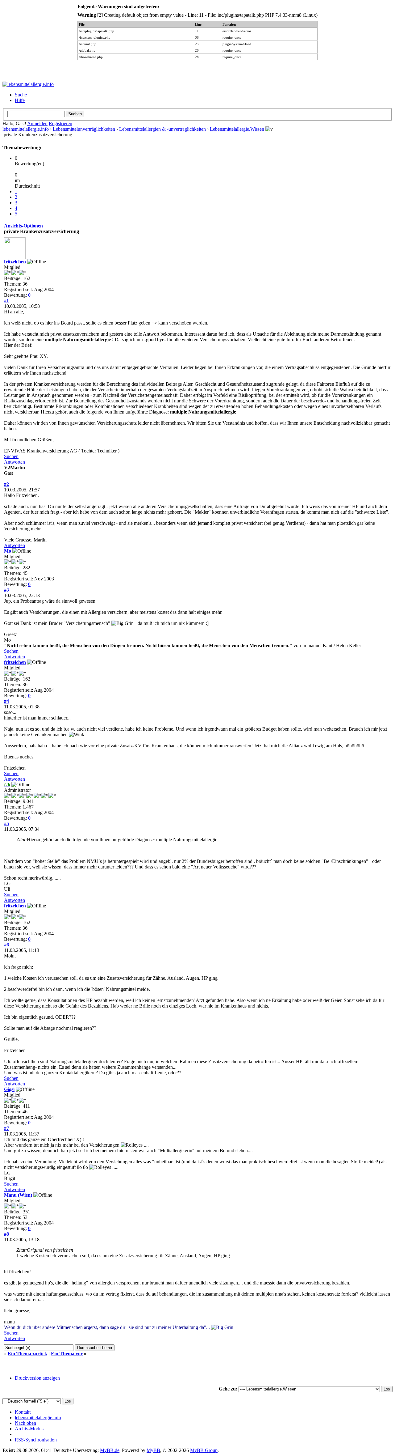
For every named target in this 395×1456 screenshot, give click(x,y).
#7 (6, 1128)
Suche (21, 94)
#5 (6, 823)
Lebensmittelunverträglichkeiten (84, 129)
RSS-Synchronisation (36, 1439)
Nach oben (25, 1423)
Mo (7, 551)
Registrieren (60, 123)
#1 (6, 300)
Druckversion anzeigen (37, 1378)
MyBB (153, 1450)
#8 (6, 1234)
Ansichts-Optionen (23, 225)
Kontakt (23, 1412)
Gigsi (9, 1089)
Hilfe (20, 100)
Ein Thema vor (67, 1353)
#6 (6, 944)
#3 (6, 589)
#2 (6, 484)
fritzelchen (15, 261)
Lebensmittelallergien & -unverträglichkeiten (162, 129)
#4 (6, 701)
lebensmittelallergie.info (25, 129)
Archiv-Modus (29, 1428)
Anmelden (37, 123)
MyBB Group (204, 1450)
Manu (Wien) (18, 1195)
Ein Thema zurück (27, 1353)
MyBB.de (109, 1450)
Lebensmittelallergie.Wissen (237, 129)
